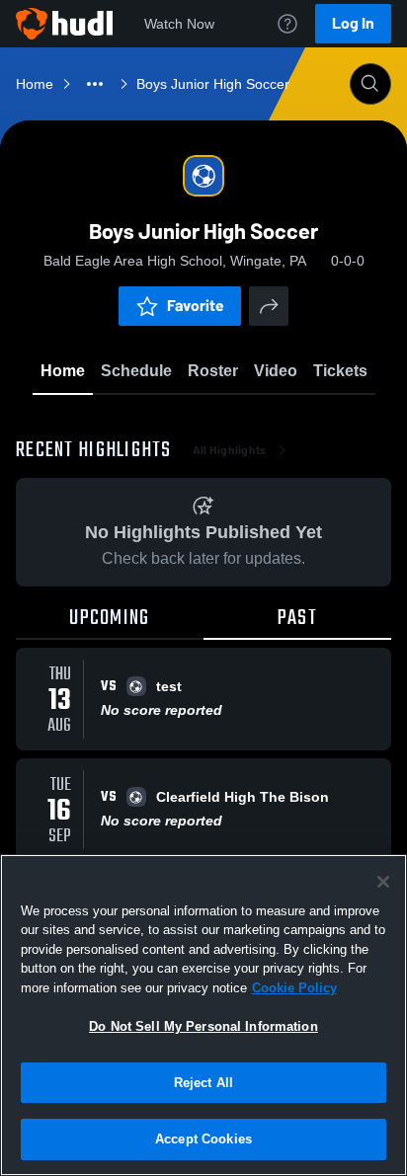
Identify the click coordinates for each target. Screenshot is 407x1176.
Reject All (203, 1082)
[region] (203, 1015)
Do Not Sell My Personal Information (203, 1026)
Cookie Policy (294, 987)
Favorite (195, 305)
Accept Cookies (203, 1139)
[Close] (383, 881)
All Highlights (230, 450)
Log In (353, 23)
